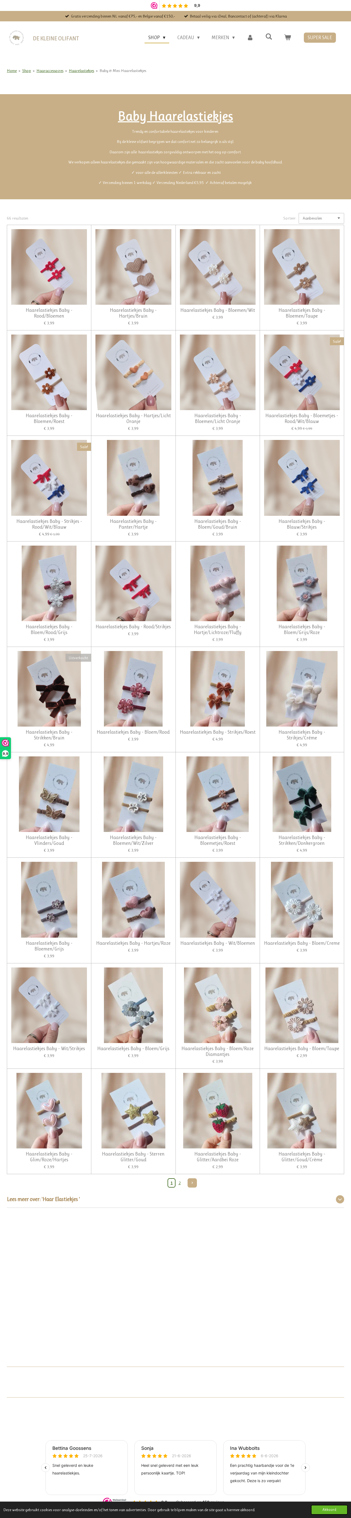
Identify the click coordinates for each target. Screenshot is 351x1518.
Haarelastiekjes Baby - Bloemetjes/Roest (217, 840)
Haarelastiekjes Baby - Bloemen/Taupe (302, 313)
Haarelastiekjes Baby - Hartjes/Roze (133, 943)
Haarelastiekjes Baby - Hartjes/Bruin (133, 313)
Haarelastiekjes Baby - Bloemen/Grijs (49, 946)
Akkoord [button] (329, 1510)
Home (12, 70)
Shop (26, 70)
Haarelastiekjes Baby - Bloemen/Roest (49, 418)
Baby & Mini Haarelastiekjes (123, 70)
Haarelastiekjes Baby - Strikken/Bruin (49, 735)
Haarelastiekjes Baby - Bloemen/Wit (217, 310)
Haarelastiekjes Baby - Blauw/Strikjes (302, 524)
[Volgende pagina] (192, 1183)
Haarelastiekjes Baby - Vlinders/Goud (49, 840)
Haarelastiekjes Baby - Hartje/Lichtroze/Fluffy (218, 629)
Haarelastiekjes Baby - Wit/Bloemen (217, 943)
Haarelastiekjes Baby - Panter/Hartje (133, 524)
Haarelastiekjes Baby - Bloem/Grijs (133, 1048)
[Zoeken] (269, 37)
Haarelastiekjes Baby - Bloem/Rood (133, 732)
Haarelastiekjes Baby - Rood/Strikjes (133, 626)
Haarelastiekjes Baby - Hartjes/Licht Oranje (133, 418)
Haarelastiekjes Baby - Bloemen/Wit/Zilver (133, 840)
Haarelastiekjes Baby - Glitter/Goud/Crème (302, 1156)
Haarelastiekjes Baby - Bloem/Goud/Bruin (217, 524)
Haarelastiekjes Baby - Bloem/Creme (302, 943)
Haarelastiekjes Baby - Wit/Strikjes (49, 1048)
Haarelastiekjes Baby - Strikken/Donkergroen (302, 840)
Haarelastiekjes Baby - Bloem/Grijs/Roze (302, 629)
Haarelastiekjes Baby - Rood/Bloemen (49, 313)
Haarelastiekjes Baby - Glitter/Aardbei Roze (217, 1156)
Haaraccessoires (49, 70)
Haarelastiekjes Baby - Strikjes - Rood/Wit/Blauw (49, 524)
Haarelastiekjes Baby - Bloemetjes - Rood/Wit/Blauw (301, 418)
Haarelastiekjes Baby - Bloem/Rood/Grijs (49, 629)
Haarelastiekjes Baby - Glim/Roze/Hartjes (49, 1156)
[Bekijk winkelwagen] (287, 38)
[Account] (250, 38)
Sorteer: (289, 218)
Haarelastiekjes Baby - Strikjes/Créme (302, 735)
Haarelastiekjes (81, 70)
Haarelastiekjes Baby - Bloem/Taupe (301, 1048)
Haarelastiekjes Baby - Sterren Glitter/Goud (133, 1156)
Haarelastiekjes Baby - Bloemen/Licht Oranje (217, 418)
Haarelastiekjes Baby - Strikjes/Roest (218, 732)
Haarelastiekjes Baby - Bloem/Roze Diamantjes (218, 1051)
